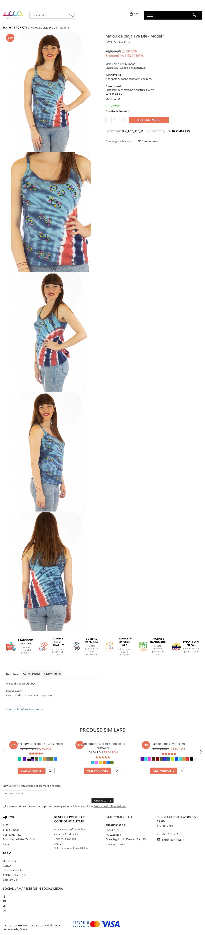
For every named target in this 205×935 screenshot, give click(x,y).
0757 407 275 (171, 834)
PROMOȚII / (22, 27)
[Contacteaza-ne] (194, 15)
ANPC (57, 843)
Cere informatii (150, 141)
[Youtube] (4, 901)
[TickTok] (4, 906)
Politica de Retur (12, 834)
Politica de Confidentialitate (109, 806)
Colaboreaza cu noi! (14, 875)
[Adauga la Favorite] (50, 771)
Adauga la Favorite (120, 141)
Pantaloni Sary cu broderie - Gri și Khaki (36, 744)
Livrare (7, 844)
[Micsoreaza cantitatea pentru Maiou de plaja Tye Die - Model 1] (109, 120)
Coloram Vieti (11, 880)
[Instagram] (4, 911)
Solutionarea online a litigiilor (71, 848)
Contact (7, 865)
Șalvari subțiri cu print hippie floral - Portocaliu (102, 745)
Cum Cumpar (11, 830)
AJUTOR (8, 817)
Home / (8, 27)
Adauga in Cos (149, 120)
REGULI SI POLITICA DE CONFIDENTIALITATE (70, 819)
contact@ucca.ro (173, 840)
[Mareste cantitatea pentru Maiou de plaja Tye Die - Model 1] (122, 120)
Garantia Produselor (66, 834)
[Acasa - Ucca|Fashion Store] (13, 15)
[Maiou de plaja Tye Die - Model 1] (51, 92)
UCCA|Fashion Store (118, 42)
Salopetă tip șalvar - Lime (169, 744)
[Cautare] (71, 15)
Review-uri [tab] (52, 673)
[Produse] (150, 16)
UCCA (7, 853)
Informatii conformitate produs (24, 709)
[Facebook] (4, 896)
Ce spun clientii (12, 870)
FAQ (5, 825)
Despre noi (9, 861)
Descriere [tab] (12, 674)
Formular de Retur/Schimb (19, 839)
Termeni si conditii (65, 839)
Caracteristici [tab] (31, 673)
